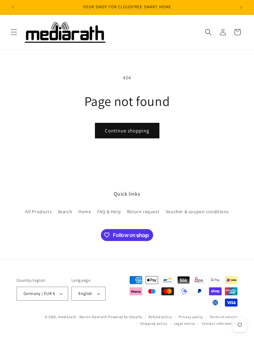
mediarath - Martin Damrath (82, 317)
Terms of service (223, 317)
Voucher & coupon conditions (197, 212)
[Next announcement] (241, 7)
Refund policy (160, 317)
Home (84, 212)
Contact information (219, 323)
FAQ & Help (109, 212)
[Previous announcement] (13, 7)
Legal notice (184, 323)
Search (65, 212)
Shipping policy (153, 323)
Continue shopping (127, 130)
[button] (14, 32)
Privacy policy (191, 317)
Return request (143, 212)
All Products (38, 212)
